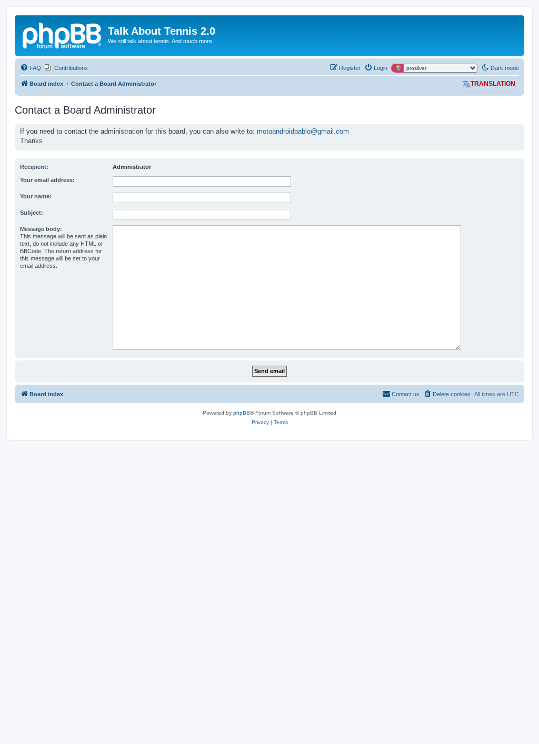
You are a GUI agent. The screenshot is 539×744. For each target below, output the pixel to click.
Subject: (31, 212)
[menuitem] (30, 68)
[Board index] (62, 34)
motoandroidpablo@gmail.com (303, 131)
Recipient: (34, 167)
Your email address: (47, 180)
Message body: (41, 229)
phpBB (241, 413)
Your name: (36, 196)
